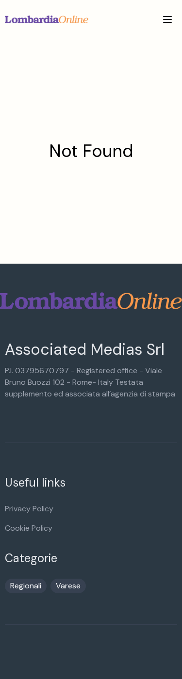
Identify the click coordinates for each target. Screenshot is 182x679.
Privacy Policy (29, 509)
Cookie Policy (28, 528)
